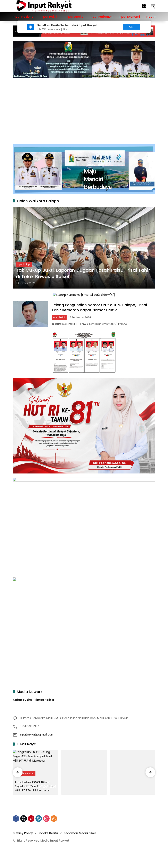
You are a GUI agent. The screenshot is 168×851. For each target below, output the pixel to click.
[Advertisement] (84, 109)
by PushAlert (142, 35)
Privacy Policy (23, 833)
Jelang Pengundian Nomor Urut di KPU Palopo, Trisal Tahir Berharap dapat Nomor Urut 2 (99, 307)
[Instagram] (46, 818)
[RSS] (54, 818)
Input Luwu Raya (25, 773)
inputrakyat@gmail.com (37, 734)
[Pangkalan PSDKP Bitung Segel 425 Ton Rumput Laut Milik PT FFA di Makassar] (35, 764)
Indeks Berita (48, 833)
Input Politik (59, 317)
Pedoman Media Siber (80, 833)
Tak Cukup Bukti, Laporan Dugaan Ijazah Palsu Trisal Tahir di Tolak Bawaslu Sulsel (83, 273)
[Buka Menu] (143, 6)
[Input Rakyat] (51, 6)
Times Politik (44, 700)
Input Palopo (24, 264)
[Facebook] (16, 818)
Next (111, 27)
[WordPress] (38, 818)
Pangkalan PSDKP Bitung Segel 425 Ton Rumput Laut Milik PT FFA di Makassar (35, 786)
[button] (152, 6)
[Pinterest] (31, 818)
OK (131, 27)
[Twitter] (23, 818)
